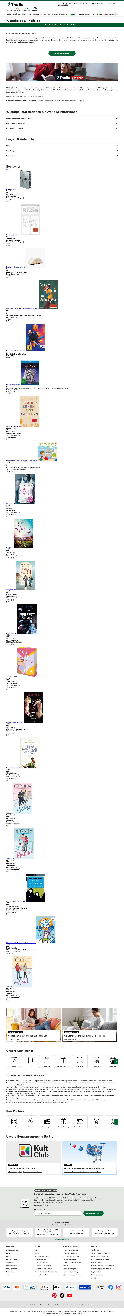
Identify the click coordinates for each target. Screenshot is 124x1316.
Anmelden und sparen (93, 1213)
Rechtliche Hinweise (41, 1205)
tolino (8, 146)
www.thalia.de (75, 1081)
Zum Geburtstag (63, 1121)
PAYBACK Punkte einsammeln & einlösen (89, 1158)
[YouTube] (69, 1295)
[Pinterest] (54, 1295)
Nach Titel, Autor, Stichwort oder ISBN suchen (72, 3)
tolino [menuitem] (56, 14)
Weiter (116, 14)
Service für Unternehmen (43, 1269)
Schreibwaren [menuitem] (90, 14)
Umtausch (96, 1121)
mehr (7, 169)
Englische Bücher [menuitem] (19, 14)
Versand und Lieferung (71, 1256)
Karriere (9, 1253)
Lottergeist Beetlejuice (13, 384)
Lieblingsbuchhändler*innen (101, 1256)
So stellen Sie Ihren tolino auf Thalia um (33, 1025)
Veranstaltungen (97, 1275)
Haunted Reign (11, 189)
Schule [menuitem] (29, 14)
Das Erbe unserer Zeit (13, 768)
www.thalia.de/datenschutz (57, 1102)
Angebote (113, 1121)
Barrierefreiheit (11, 1269)
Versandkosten (76, 1313)
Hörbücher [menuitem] (63, 14)
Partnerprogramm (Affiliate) (101, 1269)
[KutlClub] (99, 1287)
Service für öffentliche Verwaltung (47, 1272)
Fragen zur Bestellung (70, 1250)
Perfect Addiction (11, 633)
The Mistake (10, 858)
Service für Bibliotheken (43, 1266)
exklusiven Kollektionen (93, 1089)
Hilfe (36, 1250)
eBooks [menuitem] (50, 14)
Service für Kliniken (41, 1275)
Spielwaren (80, 1061)
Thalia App (95, 1250)
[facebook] (110, 1287)
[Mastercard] (16, 1287)
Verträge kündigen (69, 1269)
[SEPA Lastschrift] (30, 1287)
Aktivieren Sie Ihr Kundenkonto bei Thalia (89, 1025)
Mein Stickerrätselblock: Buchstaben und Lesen (21, 943)
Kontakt (37, 1253)
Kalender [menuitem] (99, 14)
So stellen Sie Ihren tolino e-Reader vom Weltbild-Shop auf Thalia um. (61, 101)
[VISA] (6, 1287)
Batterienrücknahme (42, 1256)
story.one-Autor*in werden (100, 1259)
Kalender (47, 1061)
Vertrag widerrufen (62, 1239)
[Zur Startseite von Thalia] (16, 4)
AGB (7, 1275)
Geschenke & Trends (63, 1061)
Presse (8, 1256)
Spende (30, 1121)
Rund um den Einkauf (70, 1246)
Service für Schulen (41, 1262)
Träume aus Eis (11, 589)
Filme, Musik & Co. (14, 1061)
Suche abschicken (63, 5)
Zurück (8, 1061)
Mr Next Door (11, 503)
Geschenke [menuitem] (113, 14)
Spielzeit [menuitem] (72, 14)
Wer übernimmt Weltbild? (15, 123)
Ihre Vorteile (95, 1246)
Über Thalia (10, 1246)
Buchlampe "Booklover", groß (15, 267)
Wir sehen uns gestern (13, 426)
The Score (9, 813)
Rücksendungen (40, 1259)
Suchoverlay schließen (93, 3)
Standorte (9, 1262)
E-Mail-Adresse (39, 1209)
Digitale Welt (95, 1272)
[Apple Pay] (57, 1287)
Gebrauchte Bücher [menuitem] (40, 14)
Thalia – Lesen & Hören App (100, 1253)
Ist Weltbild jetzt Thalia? (15, 128)
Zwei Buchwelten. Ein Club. (33, 1158)
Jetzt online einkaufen (62, 53)
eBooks (96, 1061)
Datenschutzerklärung (70, 1272)
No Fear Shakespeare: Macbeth (16, 901)
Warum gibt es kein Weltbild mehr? (18, 118)
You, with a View (11, 676)
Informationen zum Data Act (73, 1275)
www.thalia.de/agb (37, 1102)
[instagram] (118, 1287)
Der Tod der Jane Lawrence (15, 722)
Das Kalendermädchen (13, 235)
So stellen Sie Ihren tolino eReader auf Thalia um (62, 25)
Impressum (10, 1272)
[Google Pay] (44, 1287)
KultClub (94, 1278)
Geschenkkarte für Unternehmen (102, 1266)
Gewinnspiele (47, 1121)
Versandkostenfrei (80, 1121)
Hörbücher (113, 1061)
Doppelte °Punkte (14, 1121)
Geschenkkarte (96, 1262)
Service (37, 1246)
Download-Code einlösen (72, 1262)
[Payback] (85, 1287)
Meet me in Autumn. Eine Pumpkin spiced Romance (22, 308)
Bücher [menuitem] (9, 14)
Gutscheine (10, 156)
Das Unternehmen (12, 1250)
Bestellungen (11, 151)
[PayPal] (70, 1287)
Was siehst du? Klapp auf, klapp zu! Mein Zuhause (22, 461)
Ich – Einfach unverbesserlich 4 (16, 350)
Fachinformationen (12, 1259)
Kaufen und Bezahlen (70, 1253)
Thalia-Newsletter (77, 1096)
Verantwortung (11, 1266)
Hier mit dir (10, 547)
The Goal (9, 986)
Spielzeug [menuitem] (80, 14)
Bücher (30, 1061)
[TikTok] (62, 1295)
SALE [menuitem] (106, 14)
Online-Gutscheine (69, 1259)
